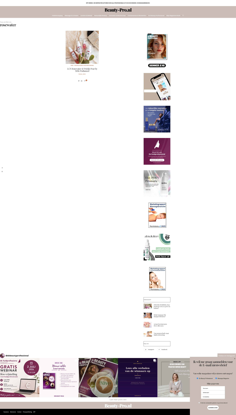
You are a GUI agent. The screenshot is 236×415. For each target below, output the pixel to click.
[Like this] (85, 81)
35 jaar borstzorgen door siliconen (160, 325)
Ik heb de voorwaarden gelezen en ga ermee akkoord (214, 403)
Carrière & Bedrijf (86, 15)
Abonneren (13, 412)
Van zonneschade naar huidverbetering (161, 334)
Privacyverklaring (27, 412)
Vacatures (6, 412)
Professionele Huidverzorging (84, 65)
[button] (19, 377)
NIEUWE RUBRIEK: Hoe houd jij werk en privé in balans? (162, 306)
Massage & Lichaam (71, 15)
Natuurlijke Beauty (100, 15)
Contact (19, 412)
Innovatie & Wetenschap (117, 15)
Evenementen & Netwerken (137, 15)
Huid (72, 65)
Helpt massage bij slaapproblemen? (160, 316)
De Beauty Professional (156, 15)
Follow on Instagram (227, 356)
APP (34, 412)
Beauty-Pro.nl (118, 10)
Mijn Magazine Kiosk (173, 15)
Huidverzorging (57, 15)
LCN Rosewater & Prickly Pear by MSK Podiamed (82, 69)
